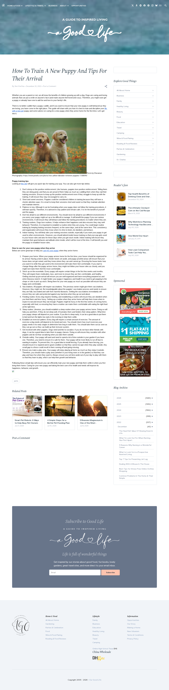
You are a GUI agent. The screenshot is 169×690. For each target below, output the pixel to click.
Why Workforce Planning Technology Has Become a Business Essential (140, 223)
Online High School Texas (103, 649)
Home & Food (13, 6)
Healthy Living (122, 106)
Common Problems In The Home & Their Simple (136, 477)
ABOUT (63, 6)
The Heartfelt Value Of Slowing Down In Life (136, 432)
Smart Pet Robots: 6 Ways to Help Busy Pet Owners (27, 421)
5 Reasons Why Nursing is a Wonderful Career (135, 446)
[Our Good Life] (84, 30)
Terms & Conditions (135, 635)
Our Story (131, 624)
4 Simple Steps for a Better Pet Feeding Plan (58, 421)
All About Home (123, 90)
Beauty (120, 112)
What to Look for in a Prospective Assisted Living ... (133, 453)
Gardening (121, 154)
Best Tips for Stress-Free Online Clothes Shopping (136, 470)
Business (52, 6)
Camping (120, 133)
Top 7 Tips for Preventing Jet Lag (133, 459)
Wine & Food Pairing (125, 138)
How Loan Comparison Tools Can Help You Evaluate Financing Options (141, 251)
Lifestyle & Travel (34, 6)
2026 (119, 398)
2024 (119, 410)
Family (119, 101)
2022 (119, 422)
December (122, 426)
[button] (105, 86)
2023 (119, 416)
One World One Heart (138, 236)
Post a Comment (49, 86)
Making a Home (133, 627)
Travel (119, 128)
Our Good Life (95, 680)
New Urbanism (133, 631)
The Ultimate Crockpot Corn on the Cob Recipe (139, 209)
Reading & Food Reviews (127, 144)
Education (121, 122)
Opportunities (78, 6)
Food (119, 117)
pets (16, 381)
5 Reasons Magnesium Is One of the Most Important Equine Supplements (91, 421)
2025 (119, 404)
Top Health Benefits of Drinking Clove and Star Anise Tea (139, 195)
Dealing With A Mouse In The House (134, 464)
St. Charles (121, 160)
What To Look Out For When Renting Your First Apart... (134, 439)
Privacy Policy (132, 639)
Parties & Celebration (125, 149)
